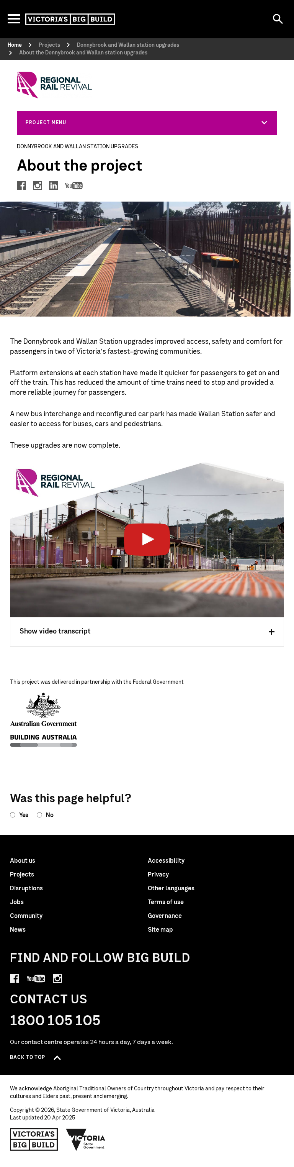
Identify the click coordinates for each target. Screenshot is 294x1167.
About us (22, 861)
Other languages (171, 888)
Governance (165, 916)
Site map (160, 930)
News (18, 930)
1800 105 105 (55, 1021)
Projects (22, 875)
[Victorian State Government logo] (85, 1139)
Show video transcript (55, 631)
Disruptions (26, 888)
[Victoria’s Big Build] (70, 19)
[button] (147, 123)
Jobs (17, 902)
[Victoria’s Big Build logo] (34, 1139)
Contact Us (49, 999)
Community (26, 916)
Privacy (158, 875)
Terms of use (166, 902)
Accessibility (166, 861)
